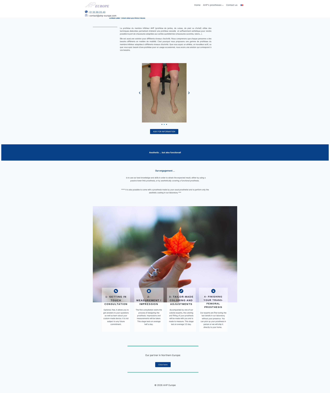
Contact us (231, 5)
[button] (139, 93)
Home (197, 5)
